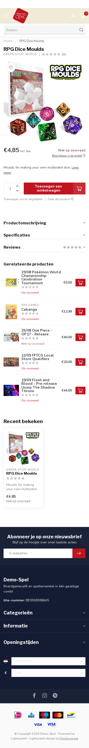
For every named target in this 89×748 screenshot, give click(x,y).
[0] (82, 15)
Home (8, 41)
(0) (64, 54)
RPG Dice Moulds (31, 41)
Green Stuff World (20, 54)
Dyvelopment (69, 738)
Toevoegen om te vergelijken (23, 199)
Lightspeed (19, 738)
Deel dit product (59, 199)
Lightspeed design (42, 738)
